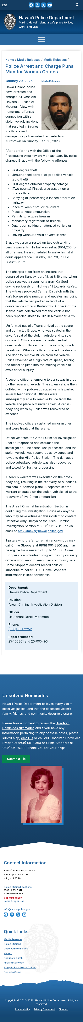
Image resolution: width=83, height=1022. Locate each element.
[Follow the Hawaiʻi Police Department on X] (43, 5)
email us (27, 738)
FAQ (4, 5)
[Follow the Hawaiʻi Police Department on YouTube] (49, 5)
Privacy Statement (44, 1009)
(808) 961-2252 (20, 629)
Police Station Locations (18, 887)
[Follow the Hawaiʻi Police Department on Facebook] (31, 5)
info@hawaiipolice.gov (17, 909)
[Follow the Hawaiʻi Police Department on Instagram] (37, 5)
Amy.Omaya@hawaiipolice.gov (40, 531)
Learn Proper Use (14, 901)
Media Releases (28, 60)
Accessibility (22, 1009)
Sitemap (63, 1009)
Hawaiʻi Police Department (46, 17)
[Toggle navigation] (41, 39)
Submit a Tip (16, 759)
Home (9, 60)
